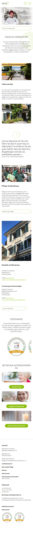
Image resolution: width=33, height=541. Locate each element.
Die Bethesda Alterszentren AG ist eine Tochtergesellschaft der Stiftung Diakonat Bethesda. (16, 499)
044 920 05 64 (10, 278)
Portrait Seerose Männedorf (10, 477)
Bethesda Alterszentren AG (11, 495)
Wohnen (4, 470)
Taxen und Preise (7, 490)
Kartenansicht (7, 464)
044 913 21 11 (10, 298)
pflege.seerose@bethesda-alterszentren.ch (14, 280)
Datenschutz (5, 510)
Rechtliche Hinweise (8, 506)
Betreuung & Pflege (7, 467)
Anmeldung (5, 492)
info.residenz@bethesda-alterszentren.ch (13, 300)
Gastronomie (6, 473)
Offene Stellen (6, 478)
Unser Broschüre (6, 488)
